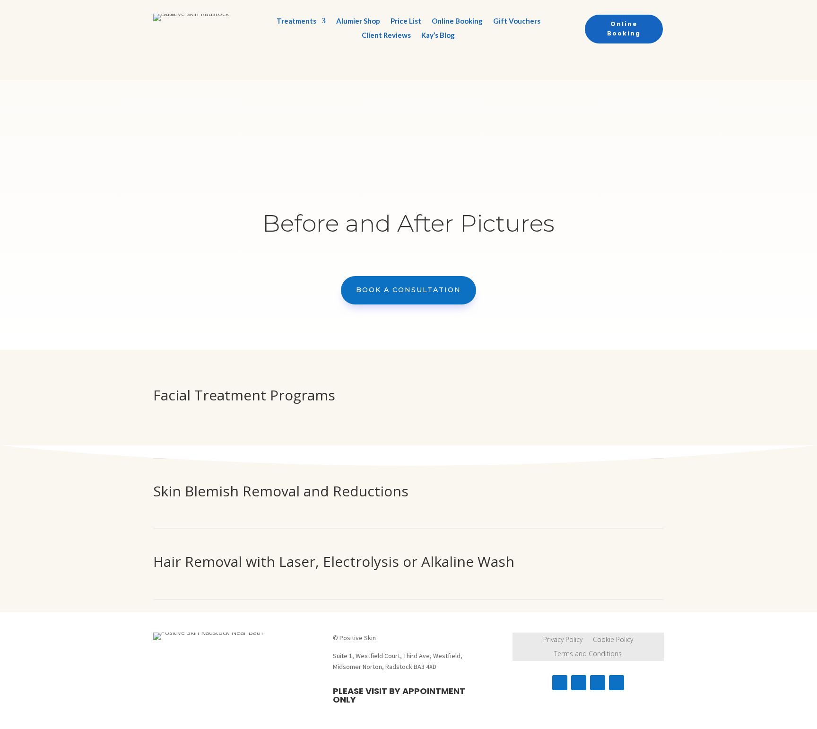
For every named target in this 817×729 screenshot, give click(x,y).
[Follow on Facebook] (559, 682)
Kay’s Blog (438, 35)
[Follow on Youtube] (616, 682)
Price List (406, 21)
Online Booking (457, 21)
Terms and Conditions (588, 654)
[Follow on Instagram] (578, 682)
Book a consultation (408, 290)
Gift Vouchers (516, 21)
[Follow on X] (597, 682)
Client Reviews (386, 35)
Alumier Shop (358, 21)
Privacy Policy (562, 640)
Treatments (296, 21)
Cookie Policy (613, 640)
